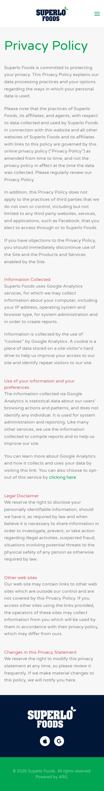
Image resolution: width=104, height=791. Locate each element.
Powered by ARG (51, 777)
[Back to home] (52, 14)
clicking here (62, 477)
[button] (97, 14)
